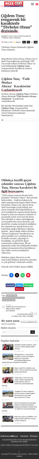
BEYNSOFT (26, 445)
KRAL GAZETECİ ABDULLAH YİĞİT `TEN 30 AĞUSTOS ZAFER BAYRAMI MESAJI (25, 370)
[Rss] (19, 451)
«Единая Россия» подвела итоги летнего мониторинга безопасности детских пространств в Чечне (24, 394)
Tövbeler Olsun (9, 300)
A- (28, 42)
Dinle (36, 42)
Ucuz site (35, 445)
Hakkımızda (5, 436)
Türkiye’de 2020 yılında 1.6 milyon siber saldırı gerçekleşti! (16, 308)
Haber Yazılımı (6, 445)
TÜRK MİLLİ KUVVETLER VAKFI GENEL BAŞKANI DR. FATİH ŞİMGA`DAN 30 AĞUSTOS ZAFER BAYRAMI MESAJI (18, 382)
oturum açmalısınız (8, 324)
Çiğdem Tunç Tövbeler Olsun (13, 298)
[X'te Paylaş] (17, 275)
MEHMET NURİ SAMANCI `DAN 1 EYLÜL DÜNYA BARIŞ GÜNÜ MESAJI (25, 347)
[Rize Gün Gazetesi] (13, 4)
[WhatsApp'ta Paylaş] (22, 275)
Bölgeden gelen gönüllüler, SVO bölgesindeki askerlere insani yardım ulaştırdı (25, 419)
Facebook (10, 285)
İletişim (34, 436)
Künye (14, 436)
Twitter (19, 285)
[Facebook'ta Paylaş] (11, 275)
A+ (24, 42)
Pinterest (19, 289)
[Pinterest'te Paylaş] (28, 275)
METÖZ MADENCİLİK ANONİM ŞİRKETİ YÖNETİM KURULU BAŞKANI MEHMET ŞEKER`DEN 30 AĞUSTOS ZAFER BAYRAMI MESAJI (19, 407)
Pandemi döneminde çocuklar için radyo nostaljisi (22, 314)
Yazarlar (24, 436)
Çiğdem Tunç (11, 295)
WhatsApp (28, 285)
